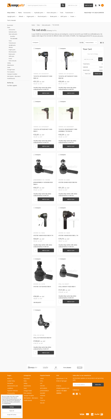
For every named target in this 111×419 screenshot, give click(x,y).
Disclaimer (10, 383)
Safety (9, 63)
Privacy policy (11, 393)
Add (100, 59)
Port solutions (11, 72)
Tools (61, 12)
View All (42, 403)
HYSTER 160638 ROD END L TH (68, 235)
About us (9, 378)
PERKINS (42, 395)
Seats (8, 67)
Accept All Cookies (11, 414)
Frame (72, 16)
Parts (20, 12)
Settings (12, 407)
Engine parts (30, 16)
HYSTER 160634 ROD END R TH (43, 235)
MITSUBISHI (43, 388)
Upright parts (11, 16)
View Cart (88, 73)
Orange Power (11, 69)
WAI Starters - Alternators (14, 76)
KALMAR (42, 393)
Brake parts (53, 16)
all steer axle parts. (98, 36)
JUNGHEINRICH (44, 390)
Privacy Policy (7, 403)
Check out (98, 73)
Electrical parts (42, 16)
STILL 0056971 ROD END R (67, 286)
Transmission (69, 12)
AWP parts (64, 16)
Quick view (44, 61)
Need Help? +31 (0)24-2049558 (94, 12)
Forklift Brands (11, 78)
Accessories (27, 12)
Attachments (10, 65)
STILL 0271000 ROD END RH (42, 338)
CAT (41, 383)
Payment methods (12, 390)
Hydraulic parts (38, 12)
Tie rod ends (13, 38)
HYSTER (42, 386)
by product (10, 25)
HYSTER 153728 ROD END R (42, 286)
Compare (35, 42)
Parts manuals (11, 20)
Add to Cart (88, 5)
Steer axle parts (51, 12)
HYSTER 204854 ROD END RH (68, 182)
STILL (41, 381)
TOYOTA (42, 400)
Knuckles (12, 36)
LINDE (42, 378)
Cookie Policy (11, 381)
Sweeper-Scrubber (12, 74)
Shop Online (11, 12)
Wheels (21, 16)
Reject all (12, 411)
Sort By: (82, 42)
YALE (41, 398)
